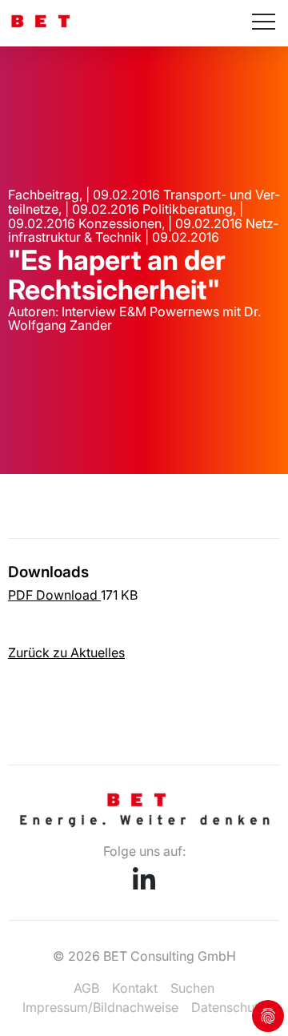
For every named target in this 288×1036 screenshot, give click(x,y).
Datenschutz (228, 1007)
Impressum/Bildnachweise (100, 1007)
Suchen (192, 988)
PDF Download (54, 595)
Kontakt (135, 988)
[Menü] (263, 23)
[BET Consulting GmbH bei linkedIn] (144, 885)
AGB (86, 988)
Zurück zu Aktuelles (66, 652)
